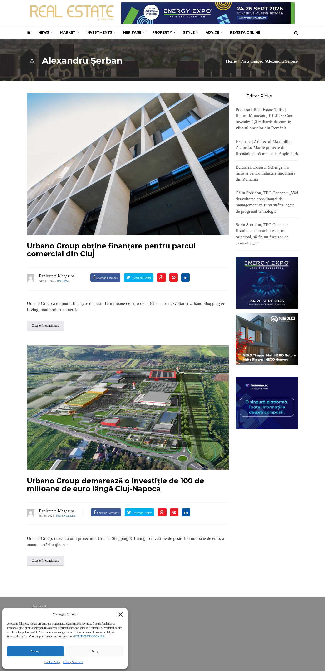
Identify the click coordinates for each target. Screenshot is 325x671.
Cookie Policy (52, 662)
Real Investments (65, 515)
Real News (63, 280)
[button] (120, 614)
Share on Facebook (107, 278)
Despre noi (39, 606)
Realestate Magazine (57, 275)
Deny (94, 651)
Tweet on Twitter (141, 278)
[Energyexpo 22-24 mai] (267, 282)
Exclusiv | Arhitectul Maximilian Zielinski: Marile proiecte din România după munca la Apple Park (267, 147)
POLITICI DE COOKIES (89, 636)
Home (231, 61)
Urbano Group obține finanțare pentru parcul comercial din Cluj (111, 250)
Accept (35, 651)
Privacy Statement (73, 662)
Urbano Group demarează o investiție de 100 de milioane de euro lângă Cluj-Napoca (115, 485)
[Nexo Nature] (267, 339)
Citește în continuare (45, 325)
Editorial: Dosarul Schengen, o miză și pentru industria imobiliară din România (265, 173)
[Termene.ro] (267, 402)
